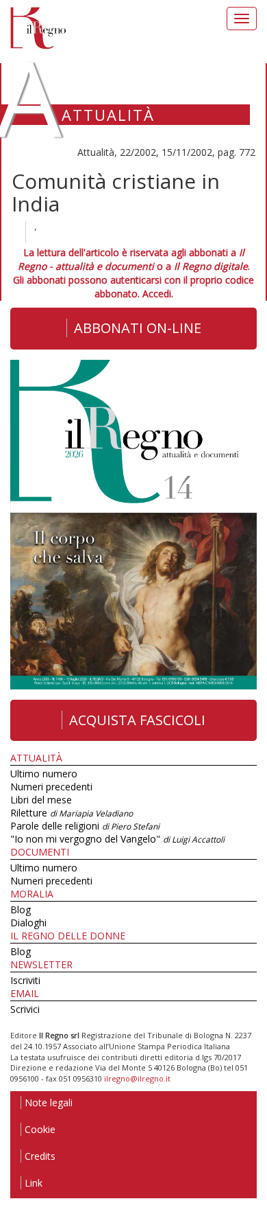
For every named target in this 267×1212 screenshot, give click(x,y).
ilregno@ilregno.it (137, 1078)
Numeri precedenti (51, 786)
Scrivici (25, 1009)
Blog (20, 909)
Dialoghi (28, 922)
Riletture (71, 812)
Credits (40, 1156)
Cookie (40, 1129)
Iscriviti (25, 980)
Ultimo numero (43, 773)
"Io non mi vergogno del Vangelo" (117, 838)
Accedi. (157, 293)
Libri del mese (41, 799)
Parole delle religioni (85, 825)
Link (33, 1182)
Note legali (49, 1102)
